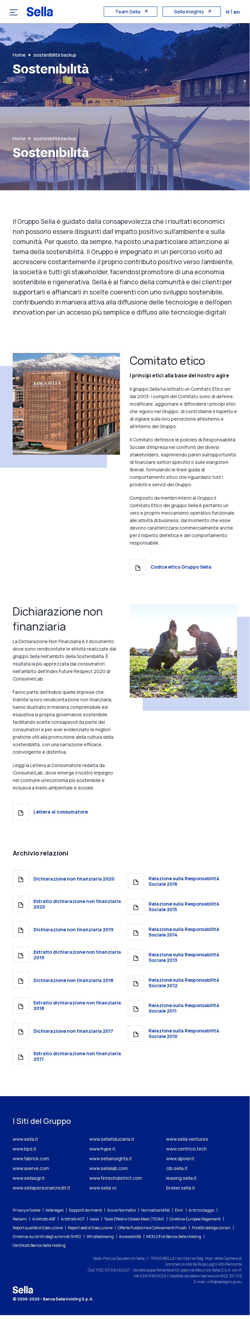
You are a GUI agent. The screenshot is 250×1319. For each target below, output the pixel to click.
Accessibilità (130, 1236)
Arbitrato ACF (73, 1219)
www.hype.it (102, 1149)
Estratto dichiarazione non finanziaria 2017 (77, 1056)
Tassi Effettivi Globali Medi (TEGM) (134, 1219)
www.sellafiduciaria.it (111, 1139)
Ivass (94, 1219)
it (228, 11)
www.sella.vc (103, 1188)
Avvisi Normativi (121, 1210)
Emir (179, 1210)
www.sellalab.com (108, 1168)
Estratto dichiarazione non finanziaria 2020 (77, 903)
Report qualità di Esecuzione (38, 1228)
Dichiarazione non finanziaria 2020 (73, 879)
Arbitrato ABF (44, 1219)
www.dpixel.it (180, 1158)
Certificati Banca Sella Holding (39, 1245)
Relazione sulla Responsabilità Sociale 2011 (184, 1008)
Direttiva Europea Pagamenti (195, 1219)
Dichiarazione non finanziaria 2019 (73, 929)
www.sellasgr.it (29, 1178)
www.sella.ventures (187, 1139)
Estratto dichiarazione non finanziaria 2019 (77, 954)
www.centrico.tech (186, 1149)
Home (19, 55)
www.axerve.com (31, 1168)
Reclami (20, 1219)
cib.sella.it (177, 1168)
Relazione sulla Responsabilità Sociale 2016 (184, 881)
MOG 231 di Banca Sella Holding (173, 1236)
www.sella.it (25, 1139)
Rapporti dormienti (85, 1210)
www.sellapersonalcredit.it (41, 1188)
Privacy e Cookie (26, 1210)
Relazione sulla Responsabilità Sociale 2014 (184, 931)
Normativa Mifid (155, 1210)
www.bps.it (24, 1149)
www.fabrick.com (31, 1158)
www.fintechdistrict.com (115, 1178)
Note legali (55, 1210)
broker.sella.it (180, 1188)
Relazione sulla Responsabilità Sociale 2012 (184, 982)
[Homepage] (40, 11)
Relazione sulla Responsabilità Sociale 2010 (184, 1033)
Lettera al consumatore (60, 812)
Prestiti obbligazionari (211, 1228)
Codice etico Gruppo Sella (181, 567)
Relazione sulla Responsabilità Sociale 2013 (184, 957)
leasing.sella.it (181, 1178)
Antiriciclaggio (201, 1210)
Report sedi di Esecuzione (90, 1228)
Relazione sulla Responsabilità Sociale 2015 (184, 906)
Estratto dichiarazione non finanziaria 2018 (77, 1005)
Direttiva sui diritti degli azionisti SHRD (47, 1236)
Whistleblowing (100, 1236)
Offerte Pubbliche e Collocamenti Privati (152, 1228)
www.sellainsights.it (110, 1158)
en (236, 11)
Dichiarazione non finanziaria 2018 (73, 980)
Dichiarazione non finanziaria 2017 (73, 1031)
